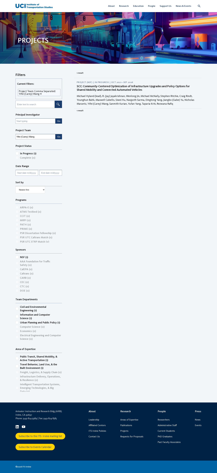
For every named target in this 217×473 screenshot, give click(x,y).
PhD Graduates (165, 436)
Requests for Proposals (131, 436)
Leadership (94, 419)
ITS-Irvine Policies (97, 430)
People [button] (151, 6)
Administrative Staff (167, 425)
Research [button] (124, 6)
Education (138, 6)
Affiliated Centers (97, 425)
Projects (124, 430)
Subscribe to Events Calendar (35, 447)
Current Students (166, 430)
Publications (126, 425)
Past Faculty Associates (169, 442)
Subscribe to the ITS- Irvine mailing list (40, 436)
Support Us (165, 6)
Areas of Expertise (129, 419)
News (197, 419)
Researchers (164, 419)
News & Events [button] (183, 6)
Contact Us (94, 436)
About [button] (111, 6)
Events (198, 425)
